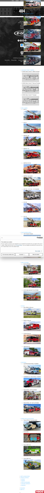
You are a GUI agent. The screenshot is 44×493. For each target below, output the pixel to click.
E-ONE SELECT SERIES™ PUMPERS (27, 70)
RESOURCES (22, 488)
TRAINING (23, 480)
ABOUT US (22, 489)
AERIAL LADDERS (24, 108)
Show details (37, 251)
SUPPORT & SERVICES (24, 477)
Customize (21, 254)
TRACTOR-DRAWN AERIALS (26, 232)
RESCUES (23, 305)
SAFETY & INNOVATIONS (25, 476)
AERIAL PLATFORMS (25, 262)
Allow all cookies (36, 254)
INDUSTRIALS (23, 362)
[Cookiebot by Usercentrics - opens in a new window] (38, 238)
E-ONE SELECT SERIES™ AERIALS (27, 13)
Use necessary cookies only (8, 254)
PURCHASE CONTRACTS (25, 483)
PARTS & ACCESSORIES (25, 482)
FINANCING (23, 485)
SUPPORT (23, 479)
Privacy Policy (19, 245)
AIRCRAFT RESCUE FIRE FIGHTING (27, 418)
